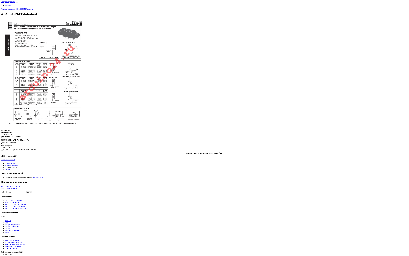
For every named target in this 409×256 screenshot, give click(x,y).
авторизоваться (38, 177)
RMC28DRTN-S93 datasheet (11, 186)
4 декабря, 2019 (10, 163)
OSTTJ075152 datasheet (13, 201)
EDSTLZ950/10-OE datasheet (15, 208)
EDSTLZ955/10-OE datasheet (15, 204)
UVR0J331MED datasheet (14, 242)
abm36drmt (5, 160)
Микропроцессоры (12, 226)
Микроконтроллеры (8, 2)
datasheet (12, 160)
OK (21, 252)
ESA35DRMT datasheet (9, 188)
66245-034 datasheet (12, 241)
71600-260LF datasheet (13, 246)
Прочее (7, 232)
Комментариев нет (12, 165)
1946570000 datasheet (12, 202)
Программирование (12, 230)
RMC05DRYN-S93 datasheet (15, 244)
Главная (8, 5)
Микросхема (9, 228)
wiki (6, 223)
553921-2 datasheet (11, 248)
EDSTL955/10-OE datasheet (15, 206)
